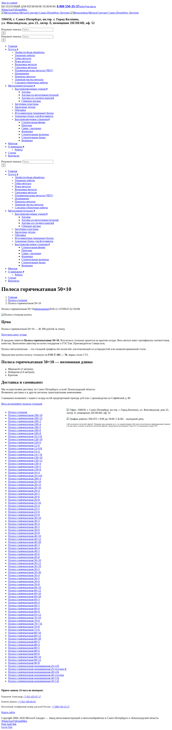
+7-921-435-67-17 (32, 696)
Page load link (8, 724)
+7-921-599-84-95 (27, 701)
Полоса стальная (17, 412)
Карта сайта (8, 712)
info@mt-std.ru (88, 6)
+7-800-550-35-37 (61, 706)
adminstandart (41, 309)
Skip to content (9, 2)
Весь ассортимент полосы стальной (21, 403)
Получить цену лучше (14, 334)
